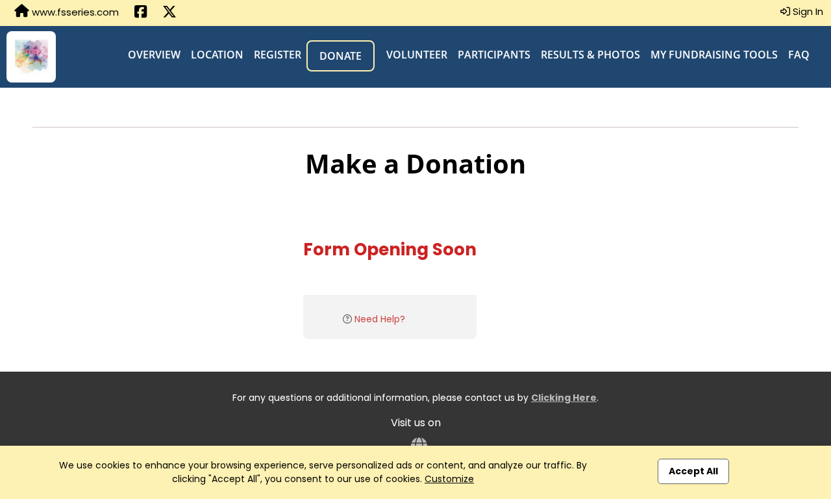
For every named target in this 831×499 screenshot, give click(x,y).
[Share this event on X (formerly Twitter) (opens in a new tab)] (169, 13)
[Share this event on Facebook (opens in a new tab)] (140, 13)
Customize (449, 478)
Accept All (693, 471)
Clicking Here (564, 397)
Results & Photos (590, 54)
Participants (494, 54)
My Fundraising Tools (714, 54)
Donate (340, 56)
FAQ (799, 54)
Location (217, 54)
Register (277, 54)
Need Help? (379, 319)
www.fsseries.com (74, 12)
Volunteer (416, 54)
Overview (154, 54)
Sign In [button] (806, 11)
